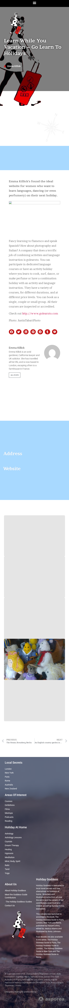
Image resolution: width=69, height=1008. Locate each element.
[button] (34, 2)
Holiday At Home (16, 827)
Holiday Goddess (47, 879)
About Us (11, 884)
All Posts (15, 375)
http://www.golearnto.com (40, 313)
